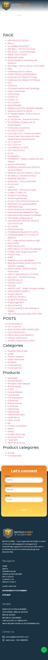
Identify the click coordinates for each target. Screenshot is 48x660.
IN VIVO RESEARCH (17, 164)
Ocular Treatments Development (23, 201)
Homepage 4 (14, 156)
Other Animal (14, 420)
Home (19, 15)
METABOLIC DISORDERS (11, 617)
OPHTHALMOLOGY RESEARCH (22, 209)
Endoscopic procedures (19, 128)
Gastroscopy (13, 409)
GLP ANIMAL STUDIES (18, 147)
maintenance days (16, 415)
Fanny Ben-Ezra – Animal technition (24, 133)
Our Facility (13, 226)
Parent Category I (16, 357)
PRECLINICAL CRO (16, 246)
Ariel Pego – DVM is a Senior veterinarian (26, 66)
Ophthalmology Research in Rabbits (24, 215)
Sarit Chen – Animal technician (22, 277)
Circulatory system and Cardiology (23, 88)
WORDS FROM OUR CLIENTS (21, 341)
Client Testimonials (16, 91)
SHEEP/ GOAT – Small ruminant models (26, 288)
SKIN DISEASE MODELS (19, 291)
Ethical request (15, 403)
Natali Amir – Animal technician (22, 190)
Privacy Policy (14, 255)
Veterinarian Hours (16, 443)
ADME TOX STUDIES (17, 55)
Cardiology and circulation (20, 71)
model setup (14, 417)
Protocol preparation (17, 426)
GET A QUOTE (14, 142)
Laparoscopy (13, 412)
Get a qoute (8, 576)
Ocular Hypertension (17, 198)
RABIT (11, 257)
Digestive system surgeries (20, 111)
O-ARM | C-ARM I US (17, 193)
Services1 (12, 286)
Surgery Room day (16, 434)
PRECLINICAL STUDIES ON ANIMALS (25, 249)
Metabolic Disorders (17, 178)
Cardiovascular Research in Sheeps (24, 80)
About (11, 43)
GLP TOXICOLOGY (16, 150)
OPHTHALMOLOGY (17, 332)
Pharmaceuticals (15, 229)
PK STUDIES (13, 243)
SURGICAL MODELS (17, 297)
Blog (10, 69)
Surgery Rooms (15, 294)
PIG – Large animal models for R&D (24, 240)
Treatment (13, 440)
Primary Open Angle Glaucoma (22, 252)
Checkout (12, 86)
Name (8, 476)
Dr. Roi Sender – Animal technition (23, 119)
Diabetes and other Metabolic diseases (25, 108)
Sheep (11, 431)
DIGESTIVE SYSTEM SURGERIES (14, 609)
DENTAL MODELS (8, 615)
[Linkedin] (3, 645)
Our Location (14, 102)
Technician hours (16, 437)
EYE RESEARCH (15, 324)
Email (7, 496)
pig (9, 423)
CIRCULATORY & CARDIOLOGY (14, 620)
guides (11, 354)
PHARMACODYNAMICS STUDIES (23, 232)
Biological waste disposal (19, 384)
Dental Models (14, 105)
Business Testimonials (17, 351)
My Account (13, 184)
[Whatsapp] (7, 645)
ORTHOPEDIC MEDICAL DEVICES (15, 612)
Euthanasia (13, 406)
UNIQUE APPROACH (17, 338)
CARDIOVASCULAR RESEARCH (22, 74)
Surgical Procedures (17, 300)
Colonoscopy (14, 94)
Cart (10, 83)
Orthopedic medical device (20, 218)
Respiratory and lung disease (21, 260)
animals (11, 453)
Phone (8, 486)
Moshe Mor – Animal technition (22, 181)
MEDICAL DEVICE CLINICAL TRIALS (24, 173)
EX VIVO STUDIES (16, 131)
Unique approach (16, 302)
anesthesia (12, 378)
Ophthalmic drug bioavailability (22, 204)
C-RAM (11, 389)
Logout (11, 187)
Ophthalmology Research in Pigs (23, 212)
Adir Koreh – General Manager (22, 52)
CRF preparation (15, 398)
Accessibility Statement (18, 46)
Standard (12, 362)
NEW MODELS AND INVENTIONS (23, 329)
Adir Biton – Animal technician (21, 49)
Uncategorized (15, 365)
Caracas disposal (15, 392)
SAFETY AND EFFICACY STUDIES (23, 274)
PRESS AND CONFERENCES (21, 335)
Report (11, 429)
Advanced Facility (16, 57)
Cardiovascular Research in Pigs (22, 77)
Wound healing (15, 305)
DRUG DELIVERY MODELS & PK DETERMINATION (20, 623)
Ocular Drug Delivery (18, 195)
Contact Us (13, 97)
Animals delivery (15, 381)
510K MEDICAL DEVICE (18, 40)
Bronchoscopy (14, 386)
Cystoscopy (13, 400)
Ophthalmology (15, 207)
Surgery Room (9, 571)
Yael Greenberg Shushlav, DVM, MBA (25, 314)
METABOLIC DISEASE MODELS (22, 176)
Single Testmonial (16, 359)
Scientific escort (15, 280)
